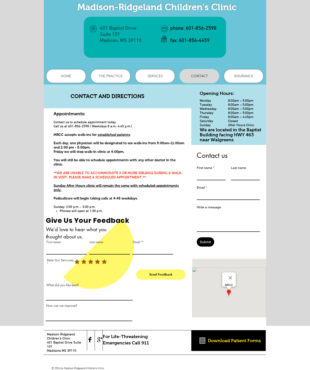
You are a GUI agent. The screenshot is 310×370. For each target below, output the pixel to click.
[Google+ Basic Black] (100, 339)
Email (136, 242)
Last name (96, 242)
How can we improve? (61, 305)
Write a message (209, 207)
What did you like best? (62, 285)
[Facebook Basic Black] (90, 339)
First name (54, 242)
